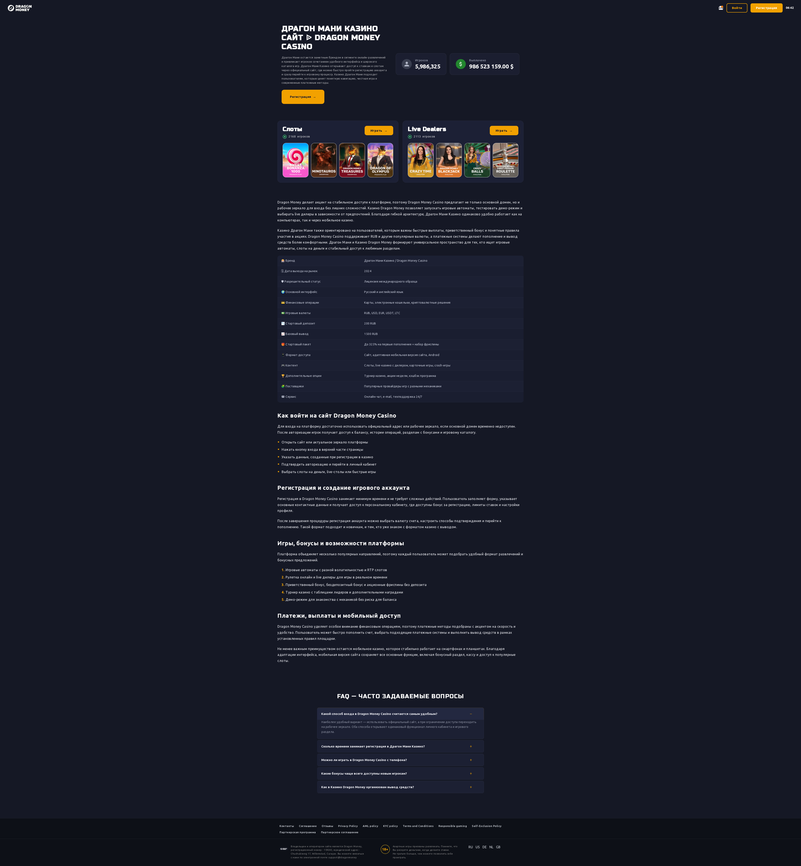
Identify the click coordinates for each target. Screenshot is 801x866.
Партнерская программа (298, 832)
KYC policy (390, 825)
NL (491, 847)
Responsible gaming (452, 825)
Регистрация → (303, 96)
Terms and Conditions (418, 825)
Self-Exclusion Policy (487, 825)
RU (471, 847)
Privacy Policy (348, 825)
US (478, 847)
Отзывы (327, 825)
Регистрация (766, 8)
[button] (400, 714)
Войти (737, 8)
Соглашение (308, 825)
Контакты (287, 825)
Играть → (379, 130)
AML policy (370, 825)
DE (484, 847)
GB (498, 847)
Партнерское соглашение (340, 832)
